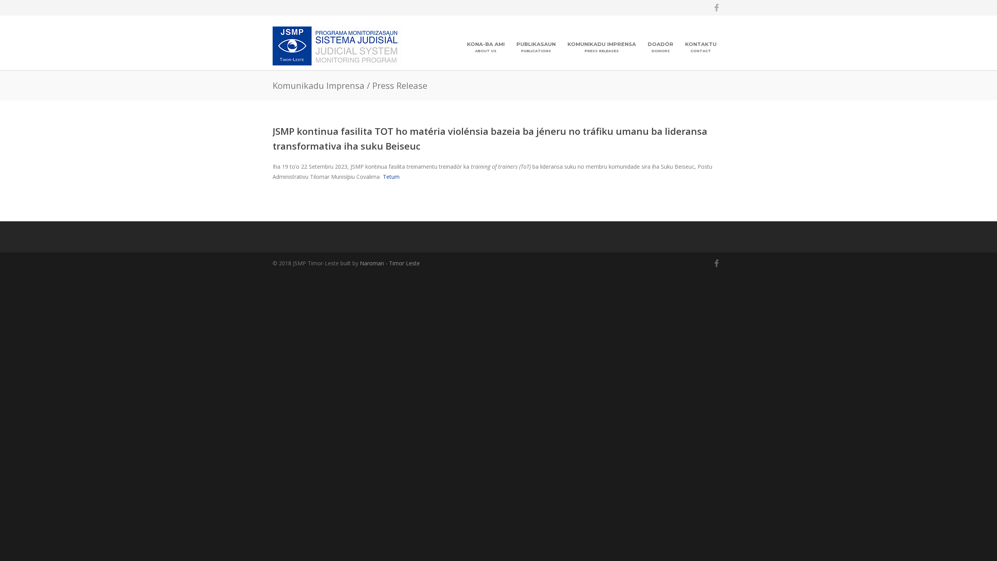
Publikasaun (536, 47)
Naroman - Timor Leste (390, 263)
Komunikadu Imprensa (601, 47)
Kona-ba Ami (486, 47)
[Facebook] (716, 8)
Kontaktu (701, 47)
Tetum (391, 176)
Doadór (660, 47)
